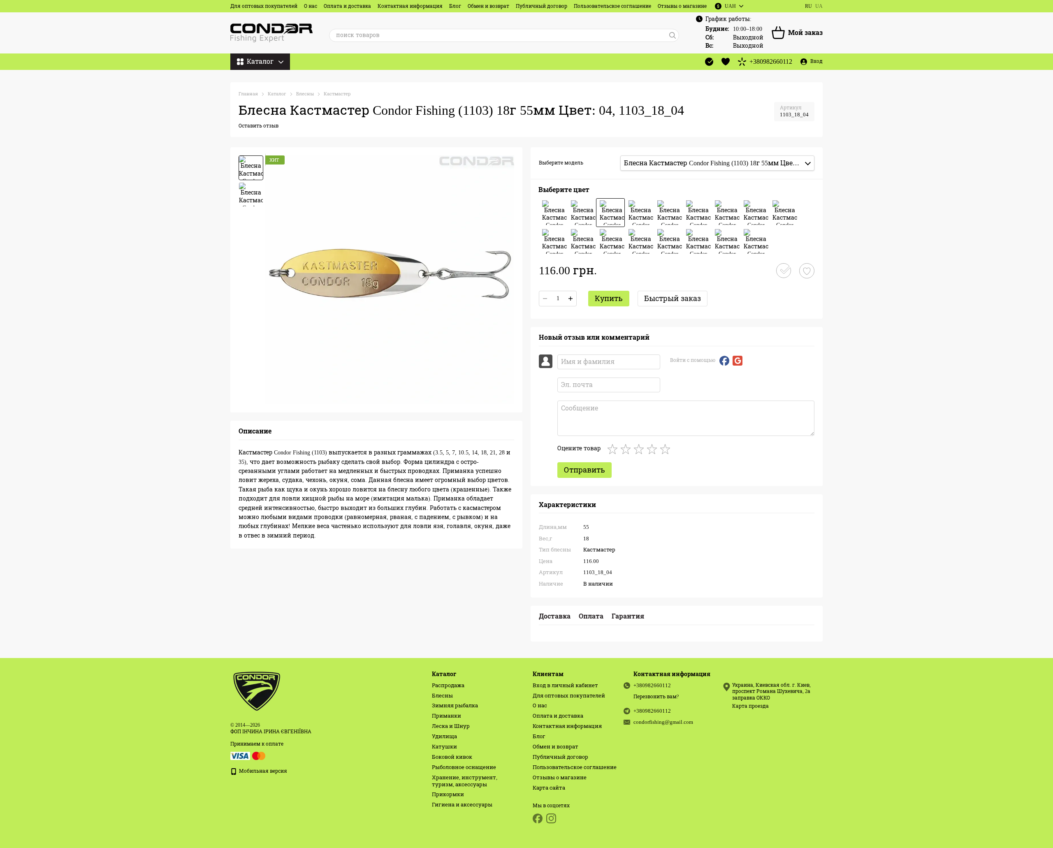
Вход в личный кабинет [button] (565, 685)
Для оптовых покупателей (263, 6)
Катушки (444, 747)
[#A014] (639, 241)
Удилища (444, 736)
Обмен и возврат (488, 6)
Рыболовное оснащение (464, 767)
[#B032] (696, 241)
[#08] (725, 212)
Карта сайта (549, 788)
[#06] (668, 212)
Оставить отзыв (258, 126)
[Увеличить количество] (570, 298)
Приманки (446, 716)
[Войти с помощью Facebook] (724, 361)
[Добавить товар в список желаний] (806, 270)
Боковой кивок (452, 757)
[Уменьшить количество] (545, 298)
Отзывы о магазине (682, 6)
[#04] (610, 212)
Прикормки (448, 794)
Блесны (442, 696)
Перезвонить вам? (656, 697)
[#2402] (610, 241)
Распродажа (448, 685)
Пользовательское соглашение (612, 6)
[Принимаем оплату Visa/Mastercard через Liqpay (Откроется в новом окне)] (248, 755)
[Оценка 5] (666, 449)
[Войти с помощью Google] (737, 361)
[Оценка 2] (627, 449)
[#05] (639, 212)
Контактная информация (410, 6)
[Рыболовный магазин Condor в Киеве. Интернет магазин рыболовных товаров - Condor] (257, 690)
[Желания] (725, 62)
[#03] (581, 212)
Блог (455, 6)
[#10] (754, 212)
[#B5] (668, 241)
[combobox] (717, 163)
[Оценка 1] (614, 449)
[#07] (696, 212)
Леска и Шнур (451, 726)
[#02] (552, 212)
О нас (310, 6)
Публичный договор (541, 6)
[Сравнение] (709, 62)
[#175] (581, 241)
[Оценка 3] (640, 449)
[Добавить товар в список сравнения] (783, 270)
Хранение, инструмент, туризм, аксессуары (464, 781)
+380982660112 (770, 61)
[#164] (783, 212)
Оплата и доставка (347, 6)
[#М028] (725, 241)
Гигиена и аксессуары (462, 805)
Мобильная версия (262, 771)
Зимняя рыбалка (455, 705)
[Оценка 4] (653, 449)
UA (819, 6)
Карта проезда (750, 706)
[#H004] (754, 241)
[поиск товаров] (672, 35)
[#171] (552, 241)
